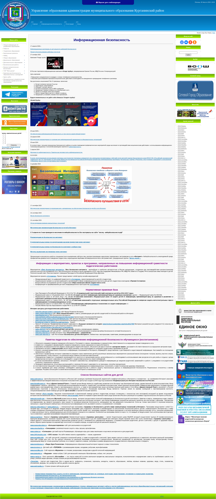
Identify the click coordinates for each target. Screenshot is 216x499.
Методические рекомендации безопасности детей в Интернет (53, 228)
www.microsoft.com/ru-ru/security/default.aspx (52, 319)
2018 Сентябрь (182, 139)
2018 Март (181, 129)
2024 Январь (182, 251)
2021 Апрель (182, 195)
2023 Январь (182, 229)
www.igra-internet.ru (42, 333)
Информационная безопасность (51, 24)
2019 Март (181, 150)
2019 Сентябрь (182, 159)
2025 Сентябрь (182, 281)
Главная (35, 24)
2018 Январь (182, 126)
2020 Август (181, 180)
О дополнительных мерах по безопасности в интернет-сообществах (55, 247)
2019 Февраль (182, 148)
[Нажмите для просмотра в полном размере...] (55, 57)
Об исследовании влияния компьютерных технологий (47, 223)
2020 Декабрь (182, 188)
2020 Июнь (181, 176)
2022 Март (181, 212)
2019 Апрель (182, 152)
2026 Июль (181, 296)
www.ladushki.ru (36, 453)
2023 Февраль (182, 231)
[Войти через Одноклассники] (194, 42)
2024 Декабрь (182, 270)
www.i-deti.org (40, 329)
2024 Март (181, 255)
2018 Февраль (182, 128)
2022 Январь (182, 208)
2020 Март (181, 171)
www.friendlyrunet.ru (37, 383)
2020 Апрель (182, 173)
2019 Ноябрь (182, 163)
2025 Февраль (182, 272)
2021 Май (181, 197)
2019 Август (181, 158)
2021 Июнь (181, 199)
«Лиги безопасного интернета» (52, 269)
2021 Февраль (182, 191)
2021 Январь (182, 189)
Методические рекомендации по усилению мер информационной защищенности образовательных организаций (66, 139)
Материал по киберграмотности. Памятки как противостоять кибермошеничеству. (56, 152)
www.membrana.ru (37, 444)
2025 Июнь (181, 278)
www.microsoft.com (37, 399)
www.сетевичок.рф (42, 331)
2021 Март (181, 193)
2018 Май (181, 133)
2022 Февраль (182, 210)
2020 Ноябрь (182, 186)
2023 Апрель (182, 235)
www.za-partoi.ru (36, 417)
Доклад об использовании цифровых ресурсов (45, 52)
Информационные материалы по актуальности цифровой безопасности (53, 49)
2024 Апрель (182, 257)
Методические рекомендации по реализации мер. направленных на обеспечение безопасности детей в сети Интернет (68, 208)
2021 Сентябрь (182, 201)
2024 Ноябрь (182, 268)
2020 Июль (181, 178)
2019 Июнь (181, 156)
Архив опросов (15, 147)
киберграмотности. (75, 147)
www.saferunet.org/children (45, 320)
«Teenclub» (34, 461)
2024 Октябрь (182, 266)
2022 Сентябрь (182, 221)
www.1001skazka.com (38, 435)
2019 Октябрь (182, 161)
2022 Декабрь (182, 227)
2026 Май (181, 293)
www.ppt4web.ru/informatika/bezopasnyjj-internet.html (54, 317)
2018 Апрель (182, 131)
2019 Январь (182, 146)
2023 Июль (181, 240)
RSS (213, 33)
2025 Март (181, 274)
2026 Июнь (181, 295)
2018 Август (181, 137)
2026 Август (181, 298)
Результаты (5, 147)
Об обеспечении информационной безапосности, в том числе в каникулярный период (57, 134)
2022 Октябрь (182, 223)
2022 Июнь (181, 218)
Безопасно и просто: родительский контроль (52, 322)
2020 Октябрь (182, 184)
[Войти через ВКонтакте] (186, 42)
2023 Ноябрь (182, 248)
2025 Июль (181, 279)
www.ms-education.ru (38, 407)
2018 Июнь (181, 135)
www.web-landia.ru (37, 466)
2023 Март (181, 233)
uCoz (162, 496)
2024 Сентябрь (182, 265)
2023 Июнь (181, 238)
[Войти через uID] (182, 42)
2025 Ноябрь (182, 285)
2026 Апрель (182, 291)
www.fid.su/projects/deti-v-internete (47, 312)
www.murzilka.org (36, 450)
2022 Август (181, 219)
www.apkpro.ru (53, 407)
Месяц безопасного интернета (40, 215)
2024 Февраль (182, 253)
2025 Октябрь (182, 283)
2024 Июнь (181, 261)
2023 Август (181, 242)
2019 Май (181, 154)
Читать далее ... (135, 258)
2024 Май (181, 259)
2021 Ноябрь (182, 205)
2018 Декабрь (182, 145)
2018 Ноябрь (182, 143)
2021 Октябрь (182, 203)
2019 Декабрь (182, 165)
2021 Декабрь (182, 206)
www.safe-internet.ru (42, 334)
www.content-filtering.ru (43, 313)
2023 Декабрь (182, 249)
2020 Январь (182, 167)
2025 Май (181, 276)
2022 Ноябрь (182, 225)
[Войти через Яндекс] (190, 42)
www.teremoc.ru (36, 447)
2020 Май (181, 175)
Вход (78, 24)
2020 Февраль (182, 169)
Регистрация (70, 24)
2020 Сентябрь (182, 182)
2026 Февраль (182, 289)
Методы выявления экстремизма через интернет (48, 252)
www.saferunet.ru (36, 379)
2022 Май (181, 216)
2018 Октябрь (182, 141)
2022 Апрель (182, 214)
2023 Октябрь (182, 246)
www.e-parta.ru (35, 457)
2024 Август (181, 263)
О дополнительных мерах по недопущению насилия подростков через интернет (60, 242)
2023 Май (181, 236)
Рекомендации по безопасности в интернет (46, 237)
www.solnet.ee (35, 431)
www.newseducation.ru (38, 425)
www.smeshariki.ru (37, 428)
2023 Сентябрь (182, 244)
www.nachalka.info (37, 437)
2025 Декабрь (182, 287)
